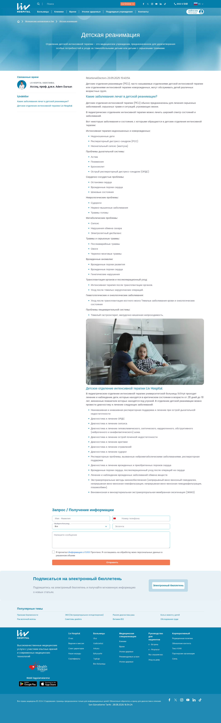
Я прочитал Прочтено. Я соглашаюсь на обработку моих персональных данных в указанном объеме (109, 554)
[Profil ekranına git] (201, 12)
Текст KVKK (177, 649)
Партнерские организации (183, 654)
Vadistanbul (98, 643)
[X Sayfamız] (176, 698)
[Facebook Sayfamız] (170, 698)
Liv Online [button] (126, 3)
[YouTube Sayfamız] (188, 698)
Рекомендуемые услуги (129, 657)
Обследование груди (169, 619)
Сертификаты (74, 659)
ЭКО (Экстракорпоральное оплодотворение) (84, 615)
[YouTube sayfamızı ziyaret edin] (156, 4)
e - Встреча (153, 644)
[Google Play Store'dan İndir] (28, 684)
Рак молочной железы (26, 619)
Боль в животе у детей (170, 615)
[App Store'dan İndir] (48, 684)
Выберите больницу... (62, 524)
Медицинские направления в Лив (39, 21)
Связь (174, 659)
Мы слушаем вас (155, 655)
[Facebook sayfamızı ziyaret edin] (143, 4)
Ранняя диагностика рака (123, 615)
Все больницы (99, 664)
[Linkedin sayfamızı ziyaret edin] (160, 4)
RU (199, 4)
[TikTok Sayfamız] (201, 698)
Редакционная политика (182, 638)
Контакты (143, 11)
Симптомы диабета (73, 619)
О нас (70, 638)
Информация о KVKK (79, 552)
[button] (40, 4)
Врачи (72, 11)
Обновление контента (181, 643)
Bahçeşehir (97, 654)
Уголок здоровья (91, 11)
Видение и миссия (76, 643)
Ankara (96, 649)
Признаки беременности (27, 615)
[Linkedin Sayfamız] (195, 698)
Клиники (59, 11)
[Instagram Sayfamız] (182, 698)
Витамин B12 (118, 619)
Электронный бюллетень (168, 585)
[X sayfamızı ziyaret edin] (148, 4)
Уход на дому (154, 660)
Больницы (43, 11)
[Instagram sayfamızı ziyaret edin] (152, 4)
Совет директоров (76, 649)
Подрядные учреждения (119, 11)
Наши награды (74, 654)
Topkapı (96, 659)
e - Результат (154, 650)
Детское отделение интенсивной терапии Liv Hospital (44, 105)
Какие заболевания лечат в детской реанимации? (43, 101)
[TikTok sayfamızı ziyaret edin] (166, 4)
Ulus (95, 638)
